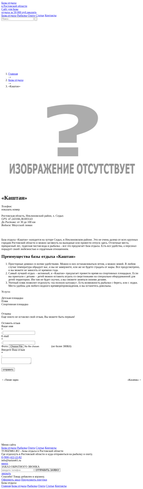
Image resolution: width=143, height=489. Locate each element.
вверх (4, 463)
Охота (31, 15)
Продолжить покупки (34, 479)
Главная (6, 485)
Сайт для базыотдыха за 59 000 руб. (18, 11)
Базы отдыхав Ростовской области (14, 4)
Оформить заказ (10, 479)
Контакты (51, 15)
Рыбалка (22, 15)
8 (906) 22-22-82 (11, 457)
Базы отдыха (8, 15)
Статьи (40, 15)
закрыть (6, 473)
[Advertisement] (71, 45)
